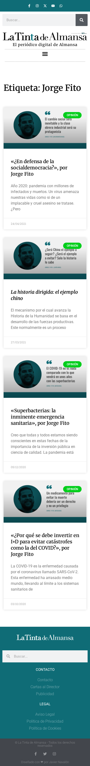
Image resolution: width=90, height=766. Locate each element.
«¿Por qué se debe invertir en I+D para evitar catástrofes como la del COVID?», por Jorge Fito (45, 544)
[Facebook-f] (29, 5)
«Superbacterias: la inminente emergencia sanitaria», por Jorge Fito (40, 416)
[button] (45, 54)
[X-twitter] (45, 5)
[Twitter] (45, 754)
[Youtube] (53, 5)
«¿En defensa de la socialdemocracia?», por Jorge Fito (39, 167)
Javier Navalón (59, 762)
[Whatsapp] (61, 5)
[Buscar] (82, 20)
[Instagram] (37, 5)
